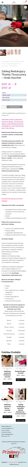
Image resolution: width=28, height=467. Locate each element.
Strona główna (5, 61)
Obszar (4, 92)
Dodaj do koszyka (14, 106)
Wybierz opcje (7, 383)
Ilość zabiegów (6, 97)
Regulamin (4, 462)
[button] (2, 2)
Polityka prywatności (13, 462)
